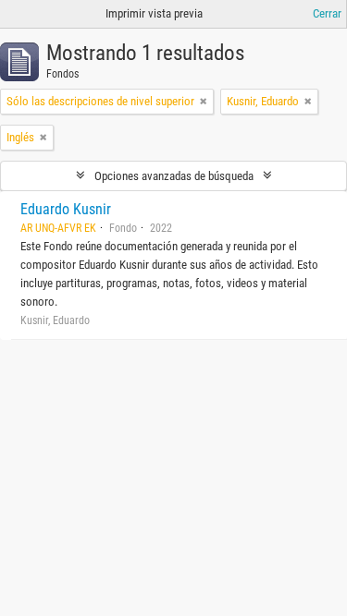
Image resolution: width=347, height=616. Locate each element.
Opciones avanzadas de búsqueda (174, 176)
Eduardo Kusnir (65, 209)
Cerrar (327, 13)
